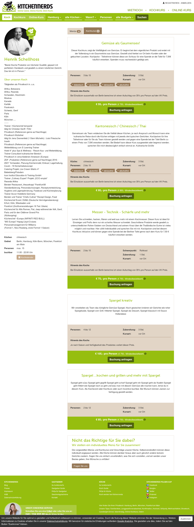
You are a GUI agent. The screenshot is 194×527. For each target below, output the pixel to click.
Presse (7, 488)
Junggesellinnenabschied (131, 508)
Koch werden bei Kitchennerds (111, 494)
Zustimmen (186, 518)
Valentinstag (119, 511)
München (141, 505)
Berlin (135, 505)
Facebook (153, 485)
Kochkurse (92, 30)
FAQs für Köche (105, 491)
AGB (6, 494)
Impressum (8, 491)
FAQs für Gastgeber (59, 491)
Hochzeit (156, 508)
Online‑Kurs (181, 10)
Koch (7, 17)
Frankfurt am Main (153, 505)
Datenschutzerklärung (12, 497)
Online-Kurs (36, 17)
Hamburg (128, 505)
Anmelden (186, 3)
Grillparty (163, 508)
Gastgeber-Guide (58, 488)
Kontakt (55, 497)
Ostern (141, 511)
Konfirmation (147, 508)
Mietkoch (135, 10)
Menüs (75, 31)
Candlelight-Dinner (106, 511)
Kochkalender (26, 257)
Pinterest (152, 494)
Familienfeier (115, 508)
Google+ (152, 488)
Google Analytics (125, 520)
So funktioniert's (58, 485)
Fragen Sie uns (80, 465)
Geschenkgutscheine (60, 494)
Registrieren (172, 3)
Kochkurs (157, 10)
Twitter (151, 491)
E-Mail (49, 511)
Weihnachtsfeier (174, 508)
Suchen (142, 17)
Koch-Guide (103, 488)
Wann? (90, 17)
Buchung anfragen (120, 110)
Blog (6, 485)
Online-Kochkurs (131, 511)
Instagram (153, 497)
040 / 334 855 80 (35, 514)
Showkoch (185, 508)
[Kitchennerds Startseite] (48, 6)
